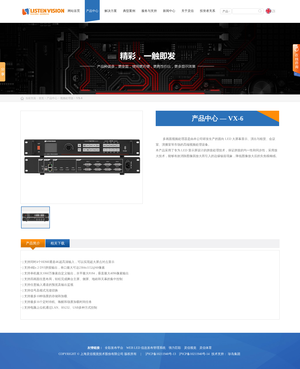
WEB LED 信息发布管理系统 (146, 347)
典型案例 (129, 11)
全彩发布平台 (114, 347)
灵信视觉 (190, 347)
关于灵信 (187, 11)
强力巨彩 (175, 347)
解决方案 (111, 11)
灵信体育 (205, 347)
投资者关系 (207, 11)
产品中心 (92, 11)
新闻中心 (169, 11)
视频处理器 (66, 98)
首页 (41, 98)
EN (273, 11)
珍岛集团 (234, 354)
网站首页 (74, 11)
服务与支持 (149, 11)
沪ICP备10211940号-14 (194, 354)
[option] (82, 157)
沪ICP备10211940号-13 (160, 354)
